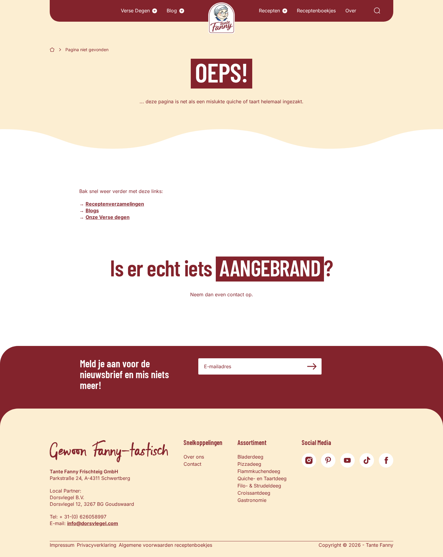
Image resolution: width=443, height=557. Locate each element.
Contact (192, 464)
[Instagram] (309, 460)
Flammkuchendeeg (258, 471)
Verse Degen (135, 11)
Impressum (62, 545)
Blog (172, 11)
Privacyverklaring (96, 545)
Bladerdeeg (250, 457)
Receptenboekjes (316, 11)
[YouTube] (347, 460)
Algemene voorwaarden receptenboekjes (165, 545)
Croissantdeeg (253, 493)
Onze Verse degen (108, 217)
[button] (154, 10)
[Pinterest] (328, 460)
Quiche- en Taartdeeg (262, 478)
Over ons (194, 457)
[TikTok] (367, 460)
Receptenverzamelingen (115, 204)
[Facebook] (386, 460)
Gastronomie (251, 500)
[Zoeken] (377, 11)
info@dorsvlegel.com (92, 523)
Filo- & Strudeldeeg (259, 486)
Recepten (269, 11)
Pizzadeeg (249, 464)
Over (350, 11)
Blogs (92, 210)
